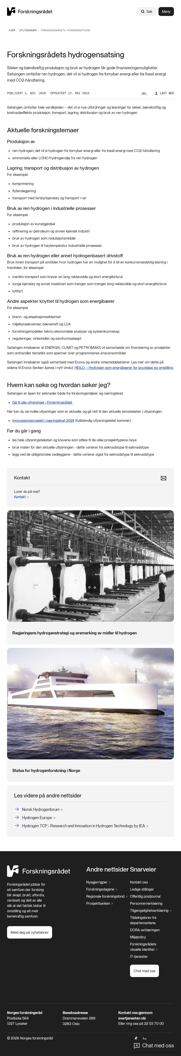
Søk (149, 12)
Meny (166, 12)
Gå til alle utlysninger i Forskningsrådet (42, 402)
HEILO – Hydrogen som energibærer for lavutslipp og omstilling (124, 367)
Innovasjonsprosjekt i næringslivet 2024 (43, 420)
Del (144, 94)
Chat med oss (158, 1045)
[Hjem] (29, 11)
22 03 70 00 (154, 1023)
